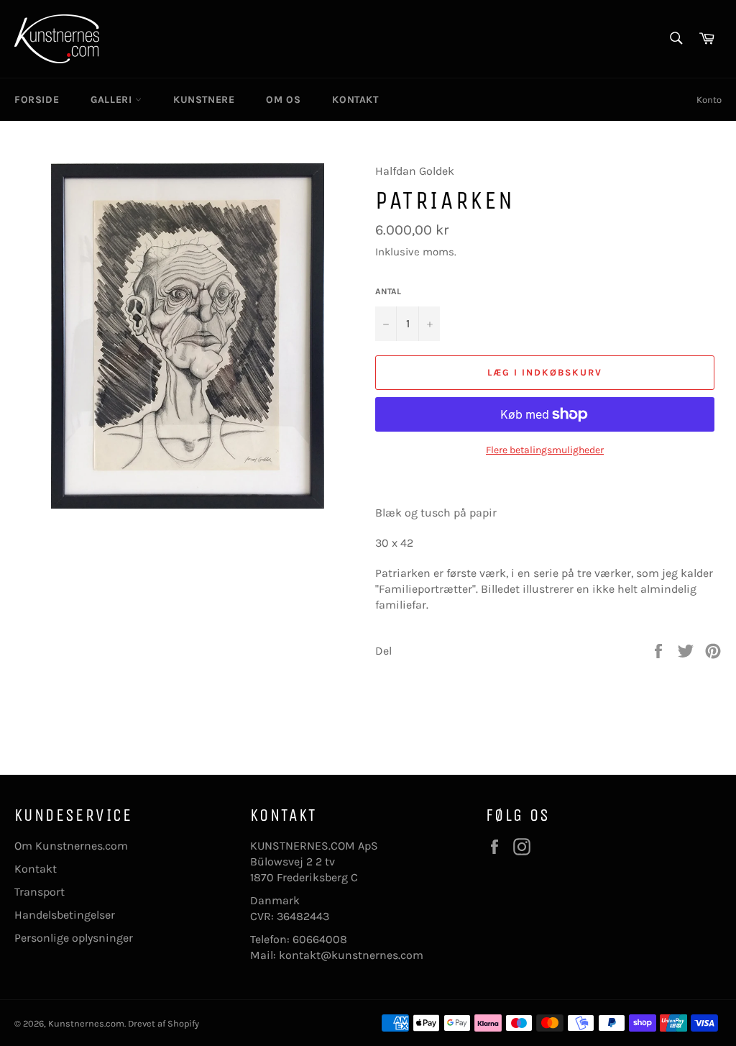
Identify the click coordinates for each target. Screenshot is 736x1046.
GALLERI (113, 100)
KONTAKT (355, 100)
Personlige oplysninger (73, 938)
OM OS (283, 100)
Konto (709, 99)
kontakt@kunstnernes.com (351, 955)
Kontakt (35, 869)
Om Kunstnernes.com (71, 845)
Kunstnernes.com (86, 1023)
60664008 (320, 939)
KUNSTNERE (203, 100)
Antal (388, 291)
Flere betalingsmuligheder (545, 450)
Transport (39, 892)
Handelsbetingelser (64, 915)
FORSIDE (36, 100)
